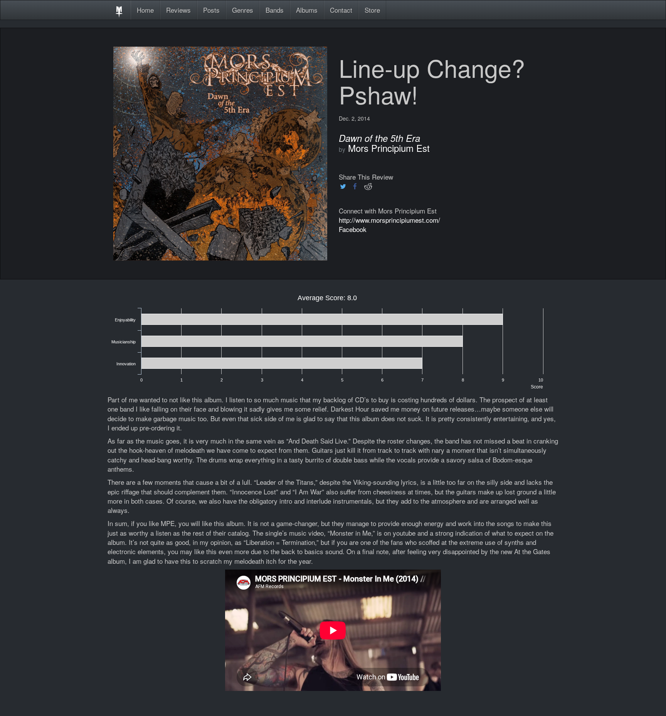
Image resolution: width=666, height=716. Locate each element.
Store (372, 10)
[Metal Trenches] (119, 10)
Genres (242, 10)
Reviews (178, 10)
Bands (275, 10)
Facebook (353, 229)
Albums (307, 10)
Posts (211, 10)
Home (145, 10)
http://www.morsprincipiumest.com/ (389, 220)
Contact (341, 10)
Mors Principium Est (389, 148)
